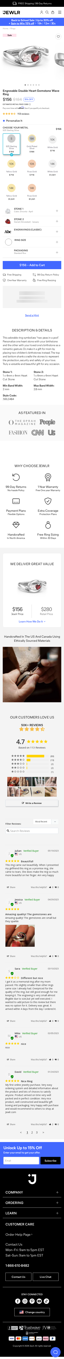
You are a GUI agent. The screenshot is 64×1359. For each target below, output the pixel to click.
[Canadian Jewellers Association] (32, 1333)
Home (5, 28)
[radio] (11, 144)
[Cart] (52, 12)
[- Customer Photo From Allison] (26, 792)
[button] (51, 887)
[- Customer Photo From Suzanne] (51, 781)
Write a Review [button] (33, 803)
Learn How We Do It (31, 621)
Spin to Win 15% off (22, 23)
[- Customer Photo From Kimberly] (26, 781)
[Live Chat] (55, 1352)
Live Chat (45, 1276)
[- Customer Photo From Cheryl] (38, 781)
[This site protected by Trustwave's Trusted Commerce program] (30, 1328)
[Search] (47, 12)
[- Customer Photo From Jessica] (13, 781)
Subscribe (50, 1160)
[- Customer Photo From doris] (13, 792)
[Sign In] (41, 12)
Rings (12, 28)
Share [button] (12, 887)
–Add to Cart (32, 265)
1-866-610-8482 (17, 1265)
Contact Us (18, 1276)
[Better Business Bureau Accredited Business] (13, 1328)
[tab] (25, 85)
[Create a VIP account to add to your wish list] (58, 37)
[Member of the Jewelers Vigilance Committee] (49, 1328)
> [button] (43, 1132)
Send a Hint (32, 315)
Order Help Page (18, 1234)
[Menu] (59, 12)
